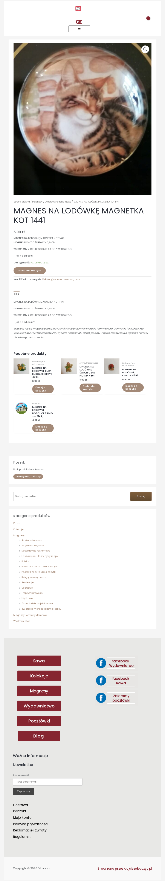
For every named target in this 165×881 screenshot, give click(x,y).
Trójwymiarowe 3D (32, 593)
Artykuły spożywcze (32, 545)
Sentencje (27, 582)
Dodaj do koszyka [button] (41, 389)
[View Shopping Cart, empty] (79, 22)
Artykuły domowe (31, 540)
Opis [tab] (17, 294)
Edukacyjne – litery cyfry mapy (39, 556)
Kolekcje (18, 529)
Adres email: (21, 775)
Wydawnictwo (21, 621)
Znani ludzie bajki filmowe (37, 603)
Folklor (25, 561)
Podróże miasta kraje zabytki (38, 572)
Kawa (16, 523)
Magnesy (18, 535)
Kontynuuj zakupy (29, 476)
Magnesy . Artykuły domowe (30, 615)
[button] (145, 49)
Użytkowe (27, 598)
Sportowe (27, 587)
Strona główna (22, 201)
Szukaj (141, 496)
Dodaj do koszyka (29, 270)
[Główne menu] (79, 29)
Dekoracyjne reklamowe (35, 550)
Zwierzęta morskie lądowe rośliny (41, 609)
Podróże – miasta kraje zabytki (39, 566)
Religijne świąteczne (33, 577)
